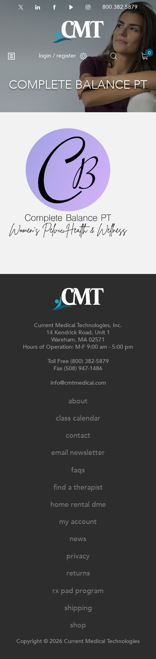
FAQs (78, 470)
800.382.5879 (120, 7)
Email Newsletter (78, 453)
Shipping (78, 608)
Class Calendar (78, 418)
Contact (78, 436)
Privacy (78, 556)
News (78, 539)
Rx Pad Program (78, 591)
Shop (78, 625)
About (78, 401)
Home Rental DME (78, 505)
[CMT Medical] (78, 32)
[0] (144, 56)
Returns (78, 573)
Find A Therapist (78, 487)
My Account (78, 522)
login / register (57, 56)
